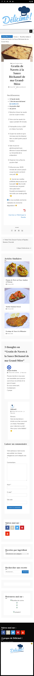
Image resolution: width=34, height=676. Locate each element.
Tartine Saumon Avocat (13, 307)
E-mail (9, 492)
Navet (13, 63)
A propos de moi (8, 642)
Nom (9, 485)
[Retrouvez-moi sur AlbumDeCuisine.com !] (17, 603)
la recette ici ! (14, 104)
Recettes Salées (19, 63)
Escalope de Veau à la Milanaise (16, 331)
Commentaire (11, 462)
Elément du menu (7, 1)
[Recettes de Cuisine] (17, 600)
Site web (9, 500)
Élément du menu (2, 1)
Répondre (24, 372)
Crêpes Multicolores (23, 248)
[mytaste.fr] (17, 612)
